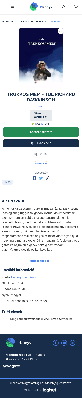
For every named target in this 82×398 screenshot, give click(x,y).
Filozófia (56, 21)
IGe (40, 106)
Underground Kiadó (24, 277)
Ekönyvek (8, 21)
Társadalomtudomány (32, 21)
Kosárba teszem (41, 132)
